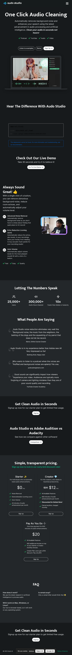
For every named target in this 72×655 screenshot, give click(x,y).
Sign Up (36, 559)
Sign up (21, 514)
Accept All (50, 651)
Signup (36, 413)
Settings (31, 651)
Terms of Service (62, 651)
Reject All (39, 651)
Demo (39, 48)
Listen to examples (26, 48)
